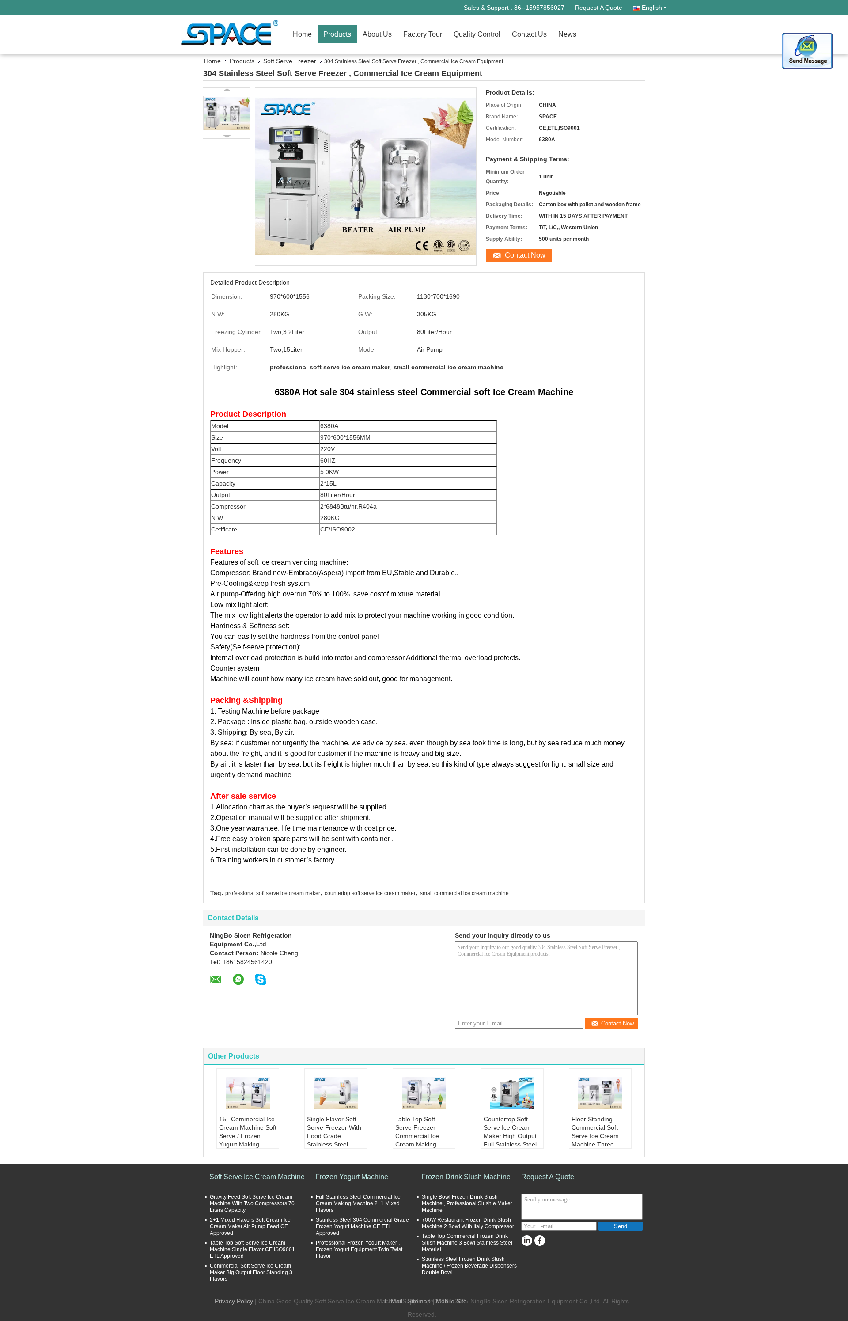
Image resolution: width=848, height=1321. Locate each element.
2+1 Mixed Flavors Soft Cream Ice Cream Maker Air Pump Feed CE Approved (250, 1226)
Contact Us (529, 34)
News (567, 34)
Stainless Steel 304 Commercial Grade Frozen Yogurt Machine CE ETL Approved (362, 1226)
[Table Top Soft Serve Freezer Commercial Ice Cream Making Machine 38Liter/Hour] (424, 1093)
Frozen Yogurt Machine (351, 1177)
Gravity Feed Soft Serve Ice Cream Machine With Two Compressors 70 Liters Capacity (252, 1203)
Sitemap (419, 1301)
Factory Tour (422, 34)
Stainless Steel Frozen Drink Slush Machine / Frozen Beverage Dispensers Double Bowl (469, 1265)
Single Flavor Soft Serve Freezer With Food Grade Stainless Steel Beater (334, 1136)
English (652, 7)
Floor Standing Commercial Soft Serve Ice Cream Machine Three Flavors (595, 1136)
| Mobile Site (449, 1301)
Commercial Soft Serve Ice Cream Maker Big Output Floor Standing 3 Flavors (251, 1272)
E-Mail (393, 1301)
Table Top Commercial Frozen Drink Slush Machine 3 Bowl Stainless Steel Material (467, 1243)
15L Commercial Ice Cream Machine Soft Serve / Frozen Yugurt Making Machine (247, 1136)
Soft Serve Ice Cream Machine (257, 1177)
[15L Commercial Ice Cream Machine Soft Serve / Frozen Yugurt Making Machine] (248, 1093)
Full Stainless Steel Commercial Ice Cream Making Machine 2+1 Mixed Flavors (358, 1203)
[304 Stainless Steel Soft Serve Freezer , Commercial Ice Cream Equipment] (226, 113)
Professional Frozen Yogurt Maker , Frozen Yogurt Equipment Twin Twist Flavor (359, 1249)
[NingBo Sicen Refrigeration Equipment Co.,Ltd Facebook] (539, 1240)
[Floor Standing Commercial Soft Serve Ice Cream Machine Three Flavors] (600, 1093)
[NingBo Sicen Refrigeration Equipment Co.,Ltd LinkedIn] (526, 1240)
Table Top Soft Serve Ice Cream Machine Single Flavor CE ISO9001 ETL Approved (252, 1249)
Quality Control (477, 34)
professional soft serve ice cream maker (272, 893)
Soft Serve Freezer (289, 61)
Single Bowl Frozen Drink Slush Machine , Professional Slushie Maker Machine (467, 1203)
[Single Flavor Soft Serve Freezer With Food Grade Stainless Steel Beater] (336, 1093)
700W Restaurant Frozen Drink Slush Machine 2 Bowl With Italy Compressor (468, 1223)
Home (302, 34)
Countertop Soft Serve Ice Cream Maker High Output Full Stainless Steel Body (510, 1136)
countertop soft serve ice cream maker (370, 893)
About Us (377, 34)
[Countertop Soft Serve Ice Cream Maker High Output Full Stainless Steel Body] (512, 1093)
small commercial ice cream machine (464, 893)
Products (337, 34)
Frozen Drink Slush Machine (466, 1177)
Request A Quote (598, 7)
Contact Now (525, 255)
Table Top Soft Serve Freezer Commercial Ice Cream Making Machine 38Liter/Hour (417, 1140)
